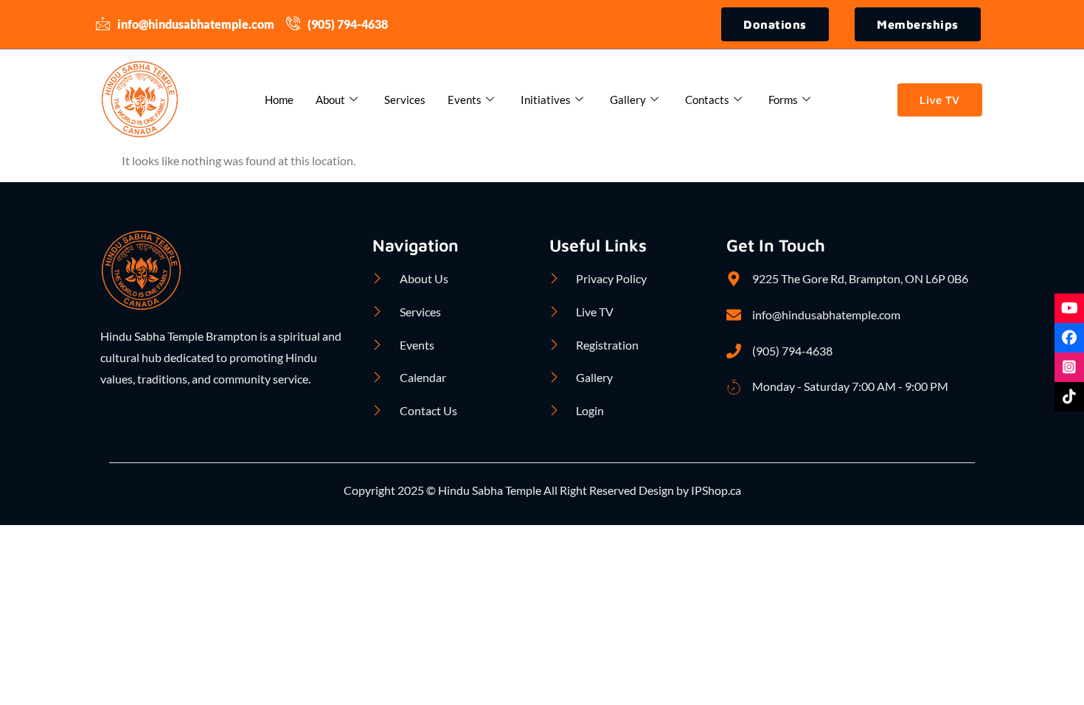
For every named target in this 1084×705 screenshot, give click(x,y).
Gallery (628, 99)
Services (404, 99)
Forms (783, 99)
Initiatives (546, 99)
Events (465, 99)
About (330, 99)
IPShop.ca (715, 490)
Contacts (707, 99)
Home (279, 99)
